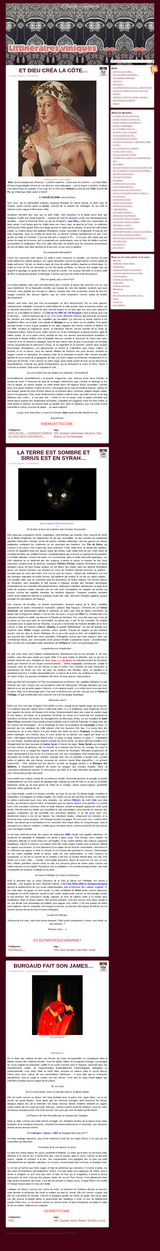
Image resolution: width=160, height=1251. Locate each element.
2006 (56, 949)
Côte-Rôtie (81, 949)
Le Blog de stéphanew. (121, 286)
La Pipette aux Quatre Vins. (123, 279)
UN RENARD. (118, 180)
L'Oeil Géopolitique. (120, 276)
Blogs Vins (117, 260)
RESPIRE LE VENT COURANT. (125, 132)
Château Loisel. (119, 267)
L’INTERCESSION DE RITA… (124, 136)
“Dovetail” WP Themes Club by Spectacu (31, 1233)
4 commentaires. (32, 76)
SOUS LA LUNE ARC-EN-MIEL (124, 155)
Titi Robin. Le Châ (96, 1220)
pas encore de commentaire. (37, 971)
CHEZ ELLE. (117, 81)
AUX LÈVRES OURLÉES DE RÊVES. (127, 235)
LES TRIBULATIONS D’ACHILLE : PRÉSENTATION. (133, 88)
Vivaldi (92, 949)
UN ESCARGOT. (119, 245)
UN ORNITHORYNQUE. (122, 177)
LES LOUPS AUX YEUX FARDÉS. (126, 148)
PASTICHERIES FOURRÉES (124, 100)
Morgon (58, 436)
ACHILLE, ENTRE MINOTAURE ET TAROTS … (131, 193)
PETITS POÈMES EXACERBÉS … (126, 75)
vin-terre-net (117, 302)
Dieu (99, 433)
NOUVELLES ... (16, 949)
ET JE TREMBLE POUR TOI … (125, 129)
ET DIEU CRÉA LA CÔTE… (53, 70)
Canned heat (76, 433)
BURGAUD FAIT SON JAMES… (53, 966)
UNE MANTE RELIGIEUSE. (123, 174)
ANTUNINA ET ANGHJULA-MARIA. (126, 219)
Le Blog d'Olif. (118, 283)
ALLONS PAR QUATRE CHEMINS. (126, 222)
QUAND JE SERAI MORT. (123, 203)
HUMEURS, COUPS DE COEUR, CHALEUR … (131, 97)
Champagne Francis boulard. (124, 263)
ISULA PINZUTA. (119, 196)
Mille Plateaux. (118, 289)
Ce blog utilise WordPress (13, 1233)
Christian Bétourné (17, 76)
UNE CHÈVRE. (118, 248)
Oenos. (115, 292)
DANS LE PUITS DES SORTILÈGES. (127, 190)
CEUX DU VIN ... (17, 433)
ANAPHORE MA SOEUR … (123, 206)
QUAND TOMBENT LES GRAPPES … (127, 123)
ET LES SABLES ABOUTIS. (123, 187)
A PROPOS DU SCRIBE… (123, 72)
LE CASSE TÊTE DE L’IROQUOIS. (126, 116)
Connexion (150, 5)
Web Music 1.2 (57, 1053)
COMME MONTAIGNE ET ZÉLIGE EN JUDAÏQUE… (133, 232)
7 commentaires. (32, 463)
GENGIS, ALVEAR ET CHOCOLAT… (127, 119)
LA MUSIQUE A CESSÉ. (122, 200)
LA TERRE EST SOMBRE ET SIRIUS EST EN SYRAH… (53, 455)
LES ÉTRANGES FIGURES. (123, 228)
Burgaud (64, 433)
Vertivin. (116, 299)
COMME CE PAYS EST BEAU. (124, 184)
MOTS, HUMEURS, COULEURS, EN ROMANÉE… (132, 171)
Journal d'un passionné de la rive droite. (128, 273)
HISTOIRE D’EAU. (120, 241)
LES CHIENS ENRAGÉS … (123, 212)
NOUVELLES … (119, 84)
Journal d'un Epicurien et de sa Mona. (127, 270)
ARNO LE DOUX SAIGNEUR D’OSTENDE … (130, 238)
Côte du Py (89, 433)
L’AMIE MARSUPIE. (120, 209)
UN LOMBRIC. (118, 164)
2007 (56, 433)
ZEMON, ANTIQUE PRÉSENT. (124, 216)
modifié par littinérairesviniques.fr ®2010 (54, 1233)
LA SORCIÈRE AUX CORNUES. (125, 139)
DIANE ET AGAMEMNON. (123, 126)
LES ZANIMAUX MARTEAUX (124, 78)
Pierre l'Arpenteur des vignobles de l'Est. (128, 295)
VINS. (11, 1220)
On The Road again (73, 436)
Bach (62, 949)
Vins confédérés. (119, 305)
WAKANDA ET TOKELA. (122, 225)
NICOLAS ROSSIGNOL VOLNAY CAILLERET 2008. (133, 168)
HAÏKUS (116, 104)
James (73, 1220)
